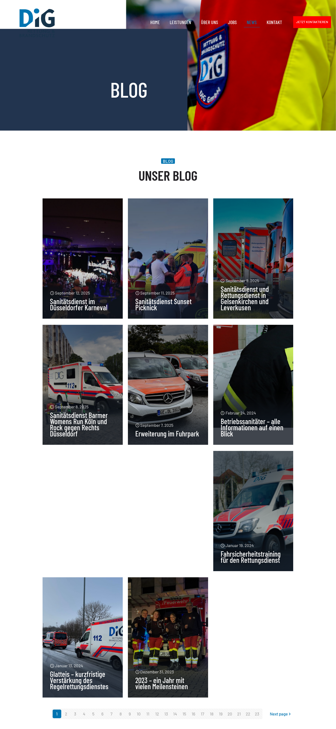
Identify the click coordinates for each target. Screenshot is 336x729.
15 (184, 713)
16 (193, 713)
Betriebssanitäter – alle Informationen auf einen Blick (252, 427)
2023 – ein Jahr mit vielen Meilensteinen (161, 683)
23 (257, 713)
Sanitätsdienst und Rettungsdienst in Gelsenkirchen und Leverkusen (245, 298)
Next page (279, 713)
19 (221, 713)
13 (166, 713)
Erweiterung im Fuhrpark (167, 433)
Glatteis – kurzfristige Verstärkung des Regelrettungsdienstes (79, 680)
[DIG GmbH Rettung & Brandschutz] (37, 22)
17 (202, 713)
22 (248, 713)
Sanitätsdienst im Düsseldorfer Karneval (78, 304)
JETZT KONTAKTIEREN (312, 22)
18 (212, 713)
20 (230, 713)
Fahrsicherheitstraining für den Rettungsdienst (251, 556)
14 (175, 713)
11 (147, 713)
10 (139, 713)
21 (239, 713)
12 (157, 713)
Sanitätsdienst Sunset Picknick (163, 304)
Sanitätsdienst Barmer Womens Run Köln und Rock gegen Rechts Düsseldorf (79, 424)
